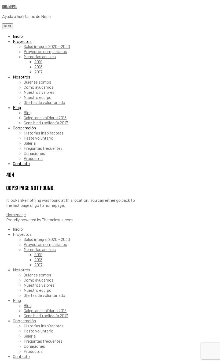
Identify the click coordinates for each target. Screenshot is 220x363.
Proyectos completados (45, 51)
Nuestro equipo (38, 97)
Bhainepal (9, 6)
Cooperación (24, 127)
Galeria (30, 142)
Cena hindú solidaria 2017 (46, 122)
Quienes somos (37, 81)
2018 (38, 66)
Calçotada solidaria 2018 (45, 117)
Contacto (21, 163)
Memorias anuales (40, 56)
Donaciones (34, 153)
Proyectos (22, 41)
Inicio (18, 36)
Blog (17, 107)
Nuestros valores (39, 92)
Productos (33, 158)
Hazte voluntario (38, 137)
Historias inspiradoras (44, 132)
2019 (38, 61)
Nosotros (21, 76)
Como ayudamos (39, 86)
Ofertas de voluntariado (44, 102)
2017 (38, 71)
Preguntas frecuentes (43, 148)
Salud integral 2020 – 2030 (47, 46)
